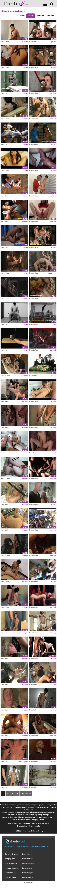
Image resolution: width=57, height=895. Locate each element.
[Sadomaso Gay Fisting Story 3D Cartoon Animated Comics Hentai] (14, 209)
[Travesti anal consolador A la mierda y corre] (42, 209)
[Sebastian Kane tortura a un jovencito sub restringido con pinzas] (14, 749)
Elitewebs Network (11, 854)
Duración (50, 15)
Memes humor (27, 854)
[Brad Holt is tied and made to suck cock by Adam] (42, 81)
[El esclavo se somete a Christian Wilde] (14, 261)
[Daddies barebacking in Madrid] (14, 235)
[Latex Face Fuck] (14, 543)
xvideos (53, 67)
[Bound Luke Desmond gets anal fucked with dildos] (14, 364)
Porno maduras (27, 859)
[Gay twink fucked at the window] (42, 518)
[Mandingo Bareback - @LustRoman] (42, 158)
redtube (25, 42)
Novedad (40, 15)
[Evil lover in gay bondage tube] (14, 492)
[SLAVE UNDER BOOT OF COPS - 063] (42, 364)
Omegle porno (10, 859)
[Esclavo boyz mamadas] (14, 569)
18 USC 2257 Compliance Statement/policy (28, 831)
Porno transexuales (11, 863)
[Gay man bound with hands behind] (14, 672)
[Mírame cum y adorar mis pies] (14, 441)
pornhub (25, 67)
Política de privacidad (38, 846)
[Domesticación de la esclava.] (42, 132)
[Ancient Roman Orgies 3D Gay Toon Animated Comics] (42, 286)
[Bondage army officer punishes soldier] (14, 698)
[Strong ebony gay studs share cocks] (14, 723)
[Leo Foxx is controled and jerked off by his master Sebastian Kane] (14, 389)
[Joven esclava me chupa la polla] (14, 595)
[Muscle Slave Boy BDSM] (14, 106)
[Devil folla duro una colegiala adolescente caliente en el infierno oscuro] (42, 338)
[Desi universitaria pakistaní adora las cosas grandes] (14, 158)
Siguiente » (26, 793)
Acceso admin (28, 882)
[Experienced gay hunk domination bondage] (42, 492)
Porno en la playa (28, 873)
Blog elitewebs (27, 877)
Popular (30, 15)
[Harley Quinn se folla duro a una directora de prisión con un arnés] (14, 286)
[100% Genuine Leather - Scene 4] (42, 466)
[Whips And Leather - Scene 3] (42, 441)
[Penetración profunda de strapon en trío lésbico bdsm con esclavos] (42, 723)
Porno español (10, 873)
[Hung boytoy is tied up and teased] (42, 620)
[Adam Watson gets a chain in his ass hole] (14, 518)
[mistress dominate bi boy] (42, 389)
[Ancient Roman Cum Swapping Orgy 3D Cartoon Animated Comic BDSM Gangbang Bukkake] (42, 235)
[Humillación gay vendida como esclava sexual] (14, 29)
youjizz (53, 42)
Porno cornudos (10, 877)
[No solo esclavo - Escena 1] (42, 106)
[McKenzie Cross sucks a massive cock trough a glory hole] (42, 415)
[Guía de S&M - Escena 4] (42, 672)
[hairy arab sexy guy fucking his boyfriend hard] (14, 466)
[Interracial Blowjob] (42, 569)
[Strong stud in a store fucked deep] (42, 55)
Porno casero (27, 868)
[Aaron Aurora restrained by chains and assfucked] (14, 415)
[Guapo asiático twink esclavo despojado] (42, 775)
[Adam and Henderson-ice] (42, 184)
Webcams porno (28, 863)
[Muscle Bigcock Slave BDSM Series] (42, 698)
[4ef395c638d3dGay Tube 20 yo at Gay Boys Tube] (14, 184)
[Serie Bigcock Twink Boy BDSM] (14, 775)
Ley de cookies (22, 846)
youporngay (51, 273)
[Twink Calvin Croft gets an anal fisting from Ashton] (14, 646)
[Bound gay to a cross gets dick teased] (42, 749)
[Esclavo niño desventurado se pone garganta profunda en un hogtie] (14, 620)
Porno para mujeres (12, 868)
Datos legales (9, 846)
